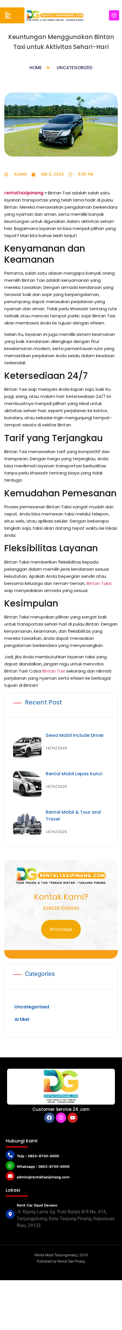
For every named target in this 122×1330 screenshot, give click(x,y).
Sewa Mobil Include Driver (75, 735)
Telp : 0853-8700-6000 (38, 1156)
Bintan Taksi (99, 583)
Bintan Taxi (53, 671)
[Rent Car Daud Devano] (10, 1214)
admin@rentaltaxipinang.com (43, 1177)
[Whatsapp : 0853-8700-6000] (10, 1165)
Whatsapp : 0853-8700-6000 (43, 1166)
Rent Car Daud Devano (37, 1205)
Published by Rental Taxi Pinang (61, 1261)
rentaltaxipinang (23, 193)
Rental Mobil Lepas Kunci (74, 773)
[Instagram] (114, 15)
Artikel (21, 1019)
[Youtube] (73, 1118)
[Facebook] (49, 1118)
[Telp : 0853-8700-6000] (10, 1155)
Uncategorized (74, 68)
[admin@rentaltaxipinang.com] (10, 1176)
